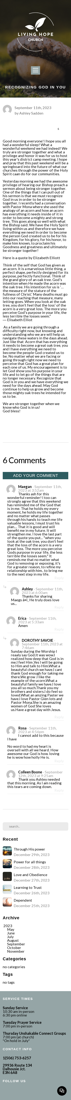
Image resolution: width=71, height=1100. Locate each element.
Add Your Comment (35, 475)
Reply (59, 578)
